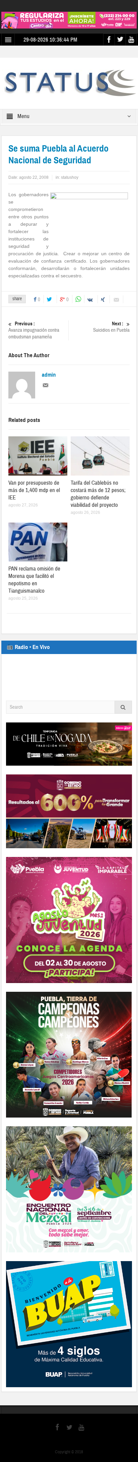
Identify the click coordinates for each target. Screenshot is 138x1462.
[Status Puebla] (69, 83)
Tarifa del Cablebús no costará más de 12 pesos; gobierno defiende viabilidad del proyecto (98, 493)
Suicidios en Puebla (111, 327)
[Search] (123, 707)
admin (49, 375)
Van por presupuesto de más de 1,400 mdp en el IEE (34, 490)
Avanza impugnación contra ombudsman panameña (33, 330)
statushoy (69, 177)
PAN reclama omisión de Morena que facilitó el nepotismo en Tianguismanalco (34, 579)
